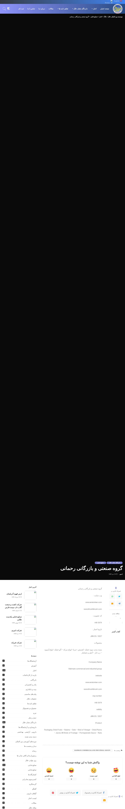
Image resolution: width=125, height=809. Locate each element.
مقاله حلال (32, 808)
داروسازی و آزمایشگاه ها (27, 727)
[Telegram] (119, 603)
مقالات (33, 803)
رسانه (34, 751)
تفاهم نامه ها (31, 704)
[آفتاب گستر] (115, 622)
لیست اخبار (32, 798)
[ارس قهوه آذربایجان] (30, 595)
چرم (34, 713)
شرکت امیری (16, 630)
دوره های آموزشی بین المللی (25, 741)
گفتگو (34, 789)
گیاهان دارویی (31, 793)
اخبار (34, 670)
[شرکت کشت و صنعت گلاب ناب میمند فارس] (30, 607)
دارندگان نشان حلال (114, 562)
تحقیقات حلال (31, 699)
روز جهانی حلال (30, 760)
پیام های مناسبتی (30, 694)
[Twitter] (119, 596)
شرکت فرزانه (16, 643)
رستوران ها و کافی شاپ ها (26, 756)
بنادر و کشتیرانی (30, 685)
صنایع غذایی (100, 562)
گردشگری (32, 784)
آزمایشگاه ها (31, 661)
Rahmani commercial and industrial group (92, 750)
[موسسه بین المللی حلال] (118, 9)
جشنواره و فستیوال (29, 708)
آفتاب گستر (116, 632)
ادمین (121, 574)
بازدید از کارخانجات (29, 675)
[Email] (112, 603)
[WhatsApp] (112, 596)
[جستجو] (4, 9)
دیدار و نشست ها (30, 746)
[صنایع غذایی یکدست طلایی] (30, 619)
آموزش (33, 666)
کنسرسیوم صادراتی (29, 779)
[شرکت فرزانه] (30, 644)
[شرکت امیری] (30, 632)
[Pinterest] (53, 793)
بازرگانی (33, 680)
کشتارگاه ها (32, 775)
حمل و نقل (32, 718)
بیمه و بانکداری (31, 689)
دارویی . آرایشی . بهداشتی (26, 732)
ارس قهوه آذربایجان (14, 594)
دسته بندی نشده (30, 737)
